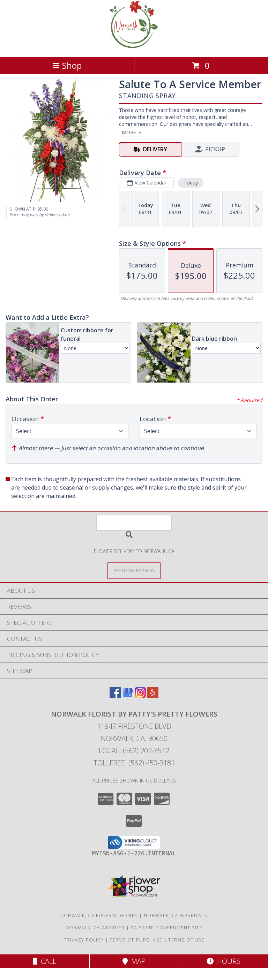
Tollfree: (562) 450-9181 (134, 762)
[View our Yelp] (152, 696)
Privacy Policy (84, 940)
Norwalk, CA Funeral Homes (99, 915)
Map (137, 961)
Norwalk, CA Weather (95, 927)
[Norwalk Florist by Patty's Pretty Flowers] (134, 47)
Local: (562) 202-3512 (134, 750)
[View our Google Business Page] (127, 696)
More (129, 132)
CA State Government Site (166, 927)
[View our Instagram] (140, 696)
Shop (72, 65)
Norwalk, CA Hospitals (176, 915)
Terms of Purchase (136, 940)
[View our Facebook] (115, 696)
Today (191, 182)
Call (46, 961)
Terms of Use (186, 940)
